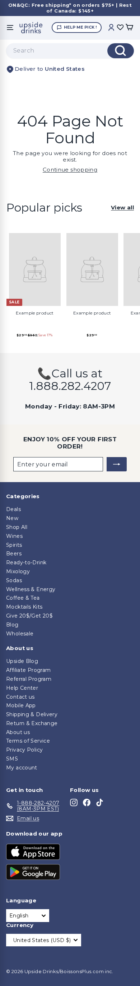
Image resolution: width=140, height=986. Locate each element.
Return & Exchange (31, 723)
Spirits (14, 545)
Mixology (18, 571)
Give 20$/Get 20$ (29, 616)
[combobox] (70, 50)
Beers (14, 553)
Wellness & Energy (30, 589)
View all (122, 207)
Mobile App (21, 705)
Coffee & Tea (23, 598)
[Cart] (129, 27)
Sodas (14, 580)
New (12, 518)
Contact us (20, 697)
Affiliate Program (28, 670)
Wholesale (19, 633)
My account (21, 767)
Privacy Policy (24, 750)
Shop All (16, 527)
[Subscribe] (117, 464)
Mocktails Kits (24, 607)
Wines (14, 536)
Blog (12, 624)
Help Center (22, 688)
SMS (12, 758)
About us (18, 732)
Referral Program (28, 679)
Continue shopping (70, 169)
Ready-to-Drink (26, 562)
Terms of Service (28, 741)
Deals (13, 509)
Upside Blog (22, 661)
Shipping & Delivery (31, 714)
